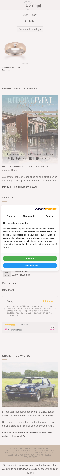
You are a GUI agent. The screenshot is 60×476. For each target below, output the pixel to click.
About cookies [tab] (30, 216)
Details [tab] (49, 216)
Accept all (30, 258)
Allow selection (30, 265)
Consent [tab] (11, 216)
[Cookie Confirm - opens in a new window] (46, 209)
